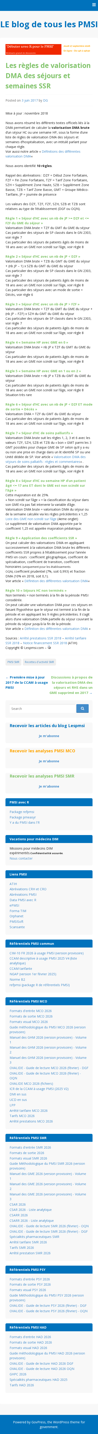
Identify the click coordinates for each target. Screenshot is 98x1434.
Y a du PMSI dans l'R (25, 822)
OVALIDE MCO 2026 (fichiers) (31, 1083)
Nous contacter (21, 858)
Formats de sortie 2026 (27, 1153)
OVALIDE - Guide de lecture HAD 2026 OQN (42, 1369)
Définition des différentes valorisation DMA (56, 581)
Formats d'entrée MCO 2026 (31, 1011)
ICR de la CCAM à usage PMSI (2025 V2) (39, 1089)
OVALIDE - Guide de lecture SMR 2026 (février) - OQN (49, 1226)
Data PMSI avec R (23, 900)
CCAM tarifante (21, 968)
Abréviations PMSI (23, 894)
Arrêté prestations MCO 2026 (31, 1121)
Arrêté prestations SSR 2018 (40, 638)
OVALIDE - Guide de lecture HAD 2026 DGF (41, 1363)
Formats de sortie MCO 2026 (31, 1016)
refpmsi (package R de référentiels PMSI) (40, 985)
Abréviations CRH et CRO (28, 889)
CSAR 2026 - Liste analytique (31, 1209)
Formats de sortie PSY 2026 (30, 1284)
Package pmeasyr (23, 817)
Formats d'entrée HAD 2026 (30, 1337)
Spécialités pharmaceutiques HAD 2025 (38, 1379)
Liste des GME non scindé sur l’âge (31, 519)
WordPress (61, 1422)
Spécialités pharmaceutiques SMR (34, 1236)
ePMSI (14, 905)
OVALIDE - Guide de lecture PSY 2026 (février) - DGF (48, 1305)
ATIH (13, 884)
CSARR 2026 (19, 1215)
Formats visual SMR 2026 (28, 1158)
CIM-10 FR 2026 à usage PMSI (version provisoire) (47, 953)
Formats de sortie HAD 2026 (31, 1342)
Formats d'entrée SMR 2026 (30, 1147)
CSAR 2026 (18, 1204)
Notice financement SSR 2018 (45, 643)
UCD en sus (18, 1099)
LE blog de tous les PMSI (49, 24)
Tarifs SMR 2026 (22, 1247)
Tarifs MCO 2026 (22, 1116)
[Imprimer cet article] (49, 648)
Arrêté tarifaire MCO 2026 (29, 1110)
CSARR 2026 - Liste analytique (32, 1220)
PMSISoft (16, 921)
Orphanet (16, 916)
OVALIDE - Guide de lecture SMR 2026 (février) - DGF (49, 1231)
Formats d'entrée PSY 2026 (30, 1279)
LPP (12, 1105)
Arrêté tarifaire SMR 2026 (28, 1242)
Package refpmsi (22, 812)
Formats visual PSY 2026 (28, 1290)
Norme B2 (17, 979)
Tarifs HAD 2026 (22, 1385)
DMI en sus (18, 1094)
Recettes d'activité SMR (39, 662)
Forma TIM (18, 911)
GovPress (38, 1422)
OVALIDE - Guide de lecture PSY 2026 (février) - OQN (49, 1311)
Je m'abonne (49, 736)
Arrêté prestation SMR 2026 (30, 1253)
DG (45, 100)
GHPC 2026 (18, 1374)
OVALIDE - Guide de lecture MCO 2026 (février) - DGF (49, 1068)
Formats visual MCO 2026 (29, 1022)
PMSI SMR (13, 662)
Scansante (17, 927)
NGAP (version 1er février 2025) (33, 974)
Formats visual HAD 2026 (28, 1348)
